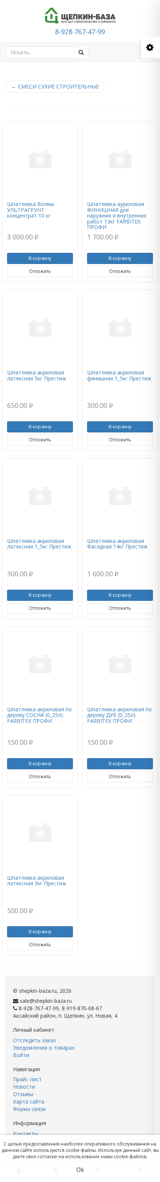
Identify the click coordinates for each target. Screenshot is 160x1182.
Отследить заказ (34, 1040)
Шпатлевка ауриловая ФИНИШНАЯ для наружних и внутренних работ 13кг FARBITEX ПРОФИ (116, 215)
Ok (80, 1170)
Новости (24, 1086)
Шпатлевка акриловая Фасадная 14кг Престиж (117, 543)
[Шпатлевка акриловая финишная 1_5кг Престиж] (120, 329)
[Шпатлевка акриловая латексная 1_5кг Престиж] (40, 497)
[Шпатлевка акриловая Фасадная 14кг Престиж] (120, 497)
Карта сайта (28, 1101)
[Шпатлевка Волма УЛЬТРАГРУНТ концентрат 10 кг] (40, 160)
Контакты (25, 1133)
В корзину (40, 258)
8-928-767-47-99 (80, 31)
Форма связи (29, 1108)
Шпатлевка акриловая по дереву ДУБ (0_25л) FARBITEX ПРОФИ (119, 715)
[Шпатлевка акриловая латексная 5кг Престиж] (40, 329)
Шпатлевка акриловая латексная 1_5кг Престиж (39, 543)
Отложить (40, 271)
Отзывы (23, 1094)
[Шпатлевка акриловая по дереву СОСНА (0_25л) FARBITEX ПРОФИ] (40, 665)
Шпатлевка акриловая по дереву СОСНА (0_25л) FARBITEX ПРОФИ (39, 715)
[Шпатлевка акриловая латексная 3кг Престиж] (40, 834)
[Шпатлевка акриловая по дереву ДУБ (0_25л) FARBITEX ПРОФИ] (120, 665)
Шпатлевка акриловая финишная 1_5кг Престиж (119, 375)
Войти (21, 1055)
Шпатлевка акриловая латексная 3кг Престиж (36, 880)
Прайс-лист (27, 1079)
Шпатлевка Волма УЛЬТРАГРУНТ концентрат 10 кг (30, 209)
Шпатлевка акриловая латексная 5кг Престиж (36, 375)
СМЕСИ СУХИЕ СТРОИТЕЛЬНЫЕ (55, 86)
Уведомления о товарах (43, 1047)
